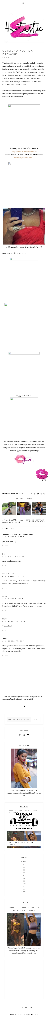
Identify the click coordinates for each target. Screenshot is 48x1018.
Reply (5, 546)
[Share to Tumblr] (41, 494)
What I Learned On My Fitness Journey (23, 843)
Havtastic (21, 1014)
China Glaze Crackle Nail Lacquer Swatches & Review (12, 521)
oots (21, 493)
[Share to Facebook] (34, 494)
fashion (14, 493)
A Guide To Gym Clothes (19, 825)
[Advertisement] (24, 979)
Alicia (4, 596)
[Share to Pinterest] (38, 494)
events (7, 493)
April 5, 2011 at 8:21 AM (13, 556)
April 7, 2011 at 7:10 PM (13, 598)
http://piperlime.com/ (23, 157)
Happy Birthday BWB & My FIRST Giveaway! (23, 811)
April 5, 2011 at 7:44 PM (13, 576)
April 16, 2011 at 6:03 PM (13, 641)
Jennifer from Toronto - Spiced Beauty (18, 534)
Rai (3, 554)
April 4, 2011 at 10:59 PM (13, 536)
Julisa (4, 638)
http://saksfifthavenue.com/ (23, 151)
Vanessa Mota (8, 574)
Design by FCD (32, 1014)
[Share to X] (31, 494)
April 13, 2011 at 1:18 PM (13, 621)
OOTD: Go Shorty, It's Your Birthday (36, 521)
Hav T (4, 619)
